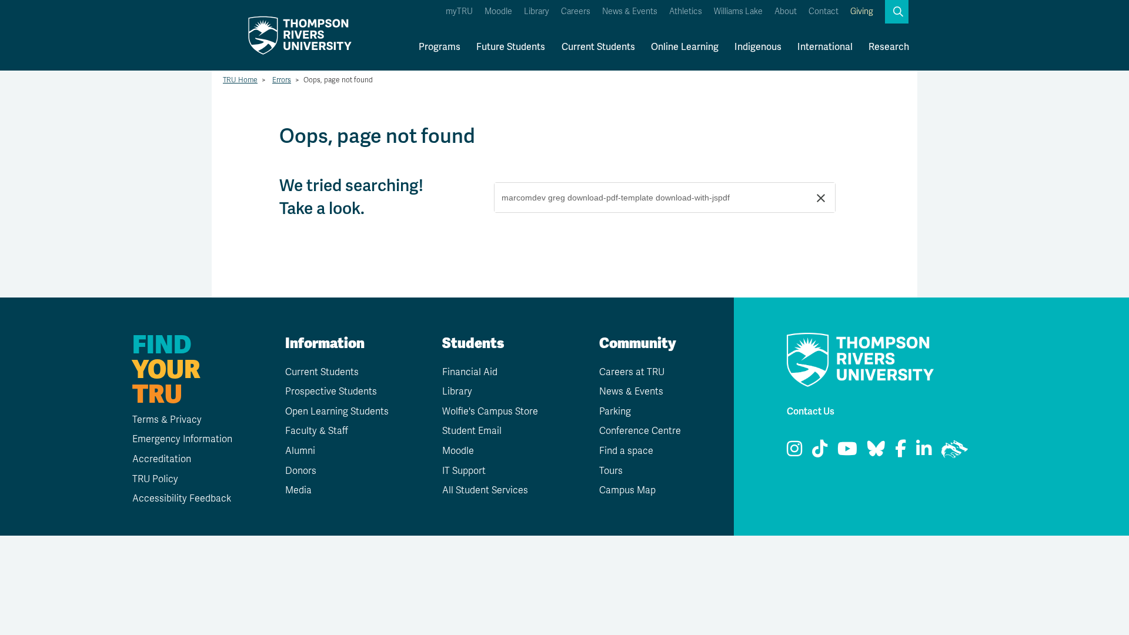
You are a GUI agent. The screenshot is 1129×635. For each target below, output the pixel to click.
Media (298, 490)
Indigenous (757, 47)
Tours (611, 471)
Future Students (510, 47)
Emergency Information (182, 439)
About (785, 11)
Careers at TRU (631, 372)
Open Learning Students (337, 411)
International (825, 47)
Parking (615, 411)
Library (536, 11)
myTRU (459, 11)
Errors (281, 80)
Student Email (472, 431)
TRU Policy (155, 479)
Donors (300, 471)
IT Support (464, 471)
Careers (575, 11)
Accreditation (161, 459)
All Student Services (485, 490)
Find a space (626, 451)
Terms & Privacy (167, 420)
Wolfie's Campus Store (490, 411)
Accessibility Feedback (181, 498)
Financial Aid (469, 372)
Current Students (598, 47)
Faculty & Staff (316, 431)
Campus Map (627, 490)
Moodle (498, 11)
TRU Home (240, 80)
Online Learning (685, 47)
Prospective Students (331, 391)
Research (889, 47)
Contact (824, 11)
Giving (861, 11)
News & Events (629, 11)
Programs (439, 47)
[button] (896, 12)
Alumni (300, 451)
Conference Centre (640, 431)
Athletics (685, 11)
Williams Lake (738, 11)
